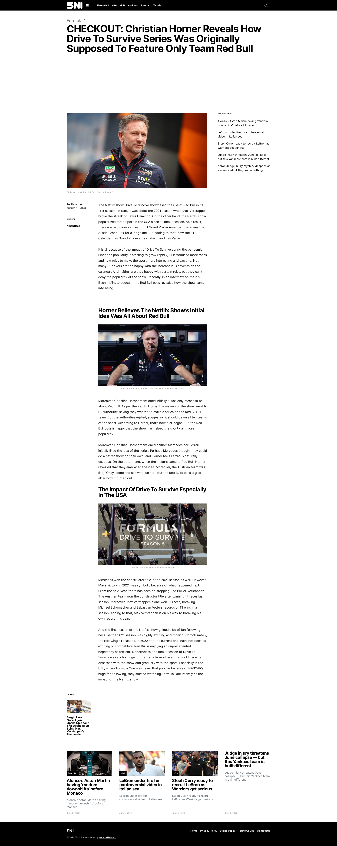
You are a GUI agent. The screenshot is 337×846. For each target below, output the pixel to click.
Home (193, 830)
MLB (122, 5)
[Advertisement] (168, 83)
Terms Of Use (246, 830)
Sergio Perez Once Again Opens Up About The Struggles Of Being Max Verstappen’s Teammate (78, 726)
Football (145, 5)
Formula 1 (103, 5)
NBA (114, 5)
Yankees (133, 5)
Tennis (157, 5)
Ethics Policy (227, 830)
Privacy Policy (208, 830)
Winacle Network (107, 837)
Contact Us (263, 830)
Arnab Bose (73, 225)
